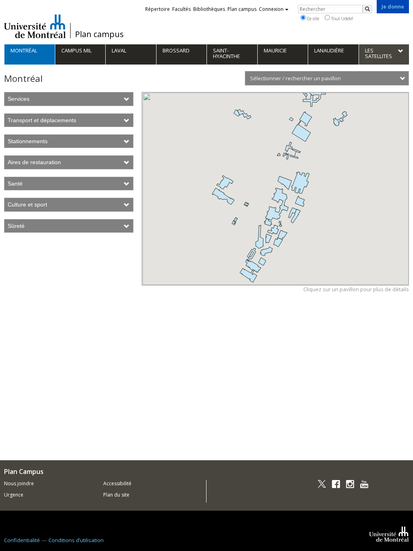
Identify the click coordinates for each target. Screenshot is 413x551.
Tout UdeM (341, 18)
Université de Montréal (35, 26)
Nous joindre (19, 483)
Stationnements (28, 141)
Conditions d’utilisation (76, 540)
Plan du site (116, 494)
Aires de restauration (34, 162)
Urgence (13, 494)
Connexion (271, 9)
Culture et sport (27, 204)
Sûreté (16, 226)
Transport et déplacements (42, 120)
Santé (15, 183)
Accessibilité (117, 483)
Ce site (312, 18)
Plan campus (99, 34)
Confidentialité (22, 540)
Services (18, 99)
